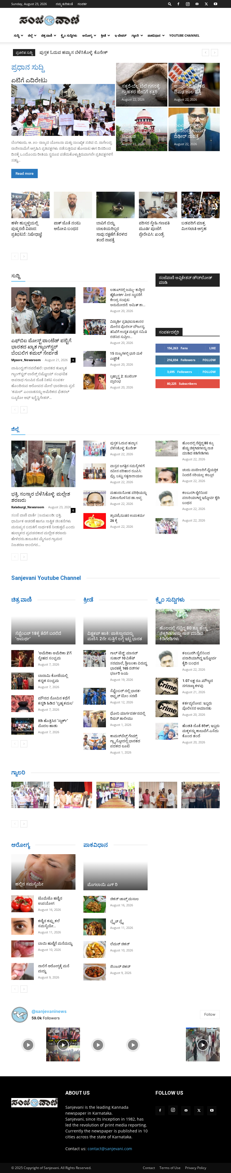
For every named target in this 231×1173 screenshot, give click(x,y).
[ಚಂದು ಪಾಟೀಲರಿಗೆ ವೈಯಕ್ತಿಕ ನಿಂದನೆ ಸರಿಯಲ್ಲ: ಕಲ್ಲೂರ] (167, 475)
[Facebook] (178, 4)
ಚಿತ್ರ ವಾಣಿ (46, 35)
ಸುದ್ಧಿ (16, 35)
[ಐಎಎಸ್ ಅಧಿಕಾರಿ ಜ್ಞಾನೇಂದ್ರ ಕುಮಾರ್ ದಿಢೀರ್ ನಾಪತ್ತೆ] (194, 129)
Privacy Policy (195, 1167)
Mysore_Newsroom (26, 360)
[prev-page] (14, 256)
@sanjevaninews (49, 1011)
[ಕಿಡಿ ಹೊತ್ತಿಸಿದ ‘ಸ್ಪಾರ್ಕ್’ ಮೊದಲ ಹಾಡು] (22, 726)
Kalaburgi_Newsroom (27, 507)
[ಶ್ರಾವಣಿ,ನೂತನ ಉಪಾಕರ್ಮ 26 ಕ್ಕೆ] (94, 521)
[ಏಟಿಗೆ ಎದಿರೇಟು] (63, 110)
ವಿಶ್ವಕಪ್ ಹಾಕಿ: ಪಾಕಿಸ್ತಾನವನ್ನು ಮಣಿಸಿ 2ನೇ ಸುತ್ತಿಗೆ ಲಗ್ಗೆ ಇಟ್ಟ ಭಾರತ (114, 636)
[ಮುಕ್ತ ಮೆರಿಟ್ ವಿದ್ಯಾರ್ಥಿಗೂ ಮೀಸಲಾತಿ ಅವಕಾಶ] (141, 129)
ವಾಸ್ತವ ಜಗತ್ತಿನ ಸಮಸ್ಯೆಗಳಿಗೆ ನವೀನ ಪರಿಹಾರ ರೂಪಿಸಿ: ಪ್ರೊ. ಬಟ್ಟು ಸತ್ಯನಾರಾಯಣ (101, 52)
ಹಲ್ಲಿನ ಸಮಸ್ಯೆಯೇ (29, 884)
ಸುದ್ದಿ (15, 276)
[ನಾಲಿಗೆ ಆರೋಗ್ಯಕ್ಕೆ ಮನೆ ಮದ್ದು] (22, 971)
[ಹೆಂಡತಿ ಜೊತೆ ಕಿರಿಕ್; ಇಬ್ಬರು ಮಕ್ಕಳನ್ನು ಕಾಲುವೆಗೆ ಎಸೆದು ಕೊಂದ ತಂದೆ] (167, 731)
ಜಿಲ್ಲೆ (30, 35)
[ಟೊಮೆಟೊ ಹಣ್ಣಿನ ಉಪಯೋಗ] (22, 903)
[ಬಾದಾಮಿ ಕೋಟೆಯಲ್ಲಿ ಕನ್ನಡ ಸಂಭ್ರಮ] (22, 681)
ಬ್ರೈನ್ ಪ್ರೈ (116, 921)
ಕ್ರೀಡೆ (103, 35)
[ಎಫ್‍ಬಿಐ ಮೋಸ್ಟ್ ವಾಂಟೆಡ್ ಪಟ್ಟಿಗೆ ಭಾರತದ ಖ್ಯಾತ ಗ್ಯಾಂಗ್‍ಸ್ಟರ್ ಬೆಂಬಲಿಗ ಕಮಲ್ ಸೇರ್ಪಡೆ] (43, 310)
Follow (209, 360)
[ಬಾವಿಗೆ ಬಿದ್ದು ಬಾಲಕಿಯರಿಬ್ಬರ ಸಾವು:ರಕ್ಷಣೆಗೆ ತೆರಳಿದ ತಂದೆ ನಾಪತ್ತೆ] (115, 205)
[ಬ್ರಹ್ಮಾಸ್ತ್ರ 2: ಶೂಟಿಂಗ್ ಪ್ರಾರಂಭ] (94, 382)
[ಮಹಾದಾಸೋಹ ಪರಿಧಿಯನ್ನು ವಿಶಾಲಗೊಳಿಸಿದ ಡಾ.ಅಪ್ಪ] (94, 498)
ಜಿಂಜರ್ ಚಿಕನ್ (120, 966)
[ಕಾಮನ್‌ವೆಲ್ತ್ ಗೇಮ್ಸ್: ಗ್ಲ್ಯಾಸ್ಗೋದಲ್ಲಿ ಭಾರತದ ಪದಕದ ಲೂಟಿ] (94, 741)
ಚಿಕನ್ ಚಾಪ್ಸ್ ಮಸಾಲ (124, 899)
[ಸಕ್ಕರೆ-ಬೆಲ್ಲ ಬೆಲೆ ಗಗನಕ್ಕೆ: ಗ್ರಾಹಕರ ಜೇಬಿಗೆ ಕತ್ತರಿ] (141, 85)
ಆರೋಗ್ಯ (87, 35)
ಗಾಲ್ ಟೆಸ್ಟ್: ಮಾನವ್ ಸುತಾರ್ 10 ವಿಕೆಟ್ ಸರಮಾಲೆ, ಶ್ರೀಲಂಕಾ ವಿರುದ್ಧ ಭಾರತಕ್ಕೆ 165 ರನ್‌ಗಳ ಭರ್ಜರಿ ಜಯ (128, 663)
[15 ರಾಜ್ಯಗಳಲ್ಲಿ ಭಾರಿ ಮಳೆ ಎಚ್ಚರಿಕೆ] (94, 359)
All (60, 276)
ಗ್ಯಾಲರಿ (135, 35)
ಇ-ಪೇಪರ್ (120, 35)
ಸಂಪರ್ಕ (82, 4)
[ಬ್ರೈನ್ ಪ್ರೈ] (94, 926)
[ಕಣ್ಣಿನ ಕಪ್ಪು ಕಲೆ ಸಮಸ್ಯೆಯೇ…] (22, 926)
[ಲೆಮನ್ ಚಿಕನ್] (94, 949)
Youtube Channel (184, 35)
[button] (170, 4)
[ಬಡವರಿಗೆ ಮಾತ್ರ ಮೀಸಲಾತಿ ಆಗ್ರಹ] (200, 205)
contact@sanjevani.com (110, 1148)
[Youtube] (215, 4)
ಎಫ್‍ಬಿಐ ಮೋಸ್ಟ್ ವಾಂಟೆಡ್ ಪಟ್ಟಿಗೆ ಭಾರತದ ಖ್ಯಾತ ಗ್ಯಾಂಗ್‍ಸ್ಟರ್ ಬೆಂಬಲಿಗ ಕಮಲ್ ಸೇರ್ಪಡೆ (41, 347)
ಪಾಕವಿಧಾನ (154, 35)
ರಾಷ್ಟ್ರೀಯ (103, 276)
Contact (149, 1167)
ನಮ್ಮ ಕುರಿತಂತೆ (64, 4)
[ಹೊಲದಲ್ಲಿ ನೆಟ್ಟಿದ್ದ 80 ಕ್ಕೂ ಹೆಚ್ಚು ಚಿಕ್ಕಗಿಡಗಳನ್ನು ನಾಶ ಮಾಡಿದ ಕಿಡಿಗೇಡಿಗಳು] (167, 448)
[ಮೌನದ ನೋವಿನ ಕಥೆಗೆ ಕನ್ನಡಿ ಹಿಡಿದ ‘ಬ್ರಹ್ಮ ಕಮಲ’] (22, 703)
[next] (214, 52)
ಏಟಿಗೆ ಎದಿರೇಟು (29, 80)
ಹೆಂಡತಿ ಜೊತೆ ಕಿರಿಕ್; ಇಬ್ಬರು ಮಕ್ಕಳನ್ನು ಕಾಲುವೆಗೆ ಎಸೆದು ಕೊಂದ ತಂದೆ (200, 731)
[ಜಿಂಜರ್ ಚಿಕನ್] (94, 972)
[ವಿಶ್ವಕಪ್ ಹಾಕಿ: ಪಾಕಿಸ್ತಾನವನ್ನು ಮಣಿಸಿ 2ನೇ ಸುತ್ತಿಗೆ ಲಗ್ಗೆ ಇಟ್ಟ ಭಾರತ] (115, 626)
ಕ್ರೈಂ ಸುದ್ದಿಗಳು (69, 35)
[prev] (205, 52)
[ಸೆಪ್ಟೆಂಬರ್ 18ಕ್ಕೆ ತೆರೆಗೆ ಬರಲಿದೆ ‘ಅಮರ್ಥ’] (43, 626)
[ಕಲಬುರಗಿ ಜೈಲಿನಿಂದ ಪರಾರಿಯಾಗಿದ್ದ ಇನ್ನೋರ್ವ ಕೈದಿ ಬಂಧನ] (167, 498)
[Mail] (197, 4)
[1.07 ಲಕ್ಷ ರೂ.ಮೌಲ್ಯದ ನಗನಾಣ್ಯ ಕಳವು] (167, 686)
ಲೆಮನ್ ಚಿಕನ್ (120, 944)
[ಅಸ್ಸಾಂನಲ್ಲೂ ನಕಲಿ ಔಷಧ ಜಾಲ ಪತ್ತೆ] (194, 85)
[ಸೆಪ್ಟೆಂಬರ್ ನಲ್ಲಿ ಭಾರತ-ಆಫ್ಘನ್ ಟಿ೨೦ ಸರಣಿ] (94, 696)
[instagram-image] (28, 1044)
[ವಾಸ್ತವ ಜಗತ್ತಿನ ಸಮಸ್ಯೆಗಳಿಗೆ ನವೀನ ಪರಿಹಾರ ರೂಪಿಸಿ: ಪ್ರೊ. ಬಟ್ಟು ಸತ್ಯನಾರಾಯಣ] (94, 471)
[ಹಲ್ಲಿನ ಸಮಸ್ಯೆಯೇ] (43, 872)
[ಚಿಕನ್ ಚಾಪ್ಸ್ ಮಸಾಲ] (94, 904)
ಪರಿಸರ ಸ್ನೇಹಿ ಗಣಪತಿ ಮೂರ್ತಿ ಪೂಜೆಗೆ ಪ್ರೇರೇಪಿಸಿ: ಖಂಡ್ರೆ (154, 229)
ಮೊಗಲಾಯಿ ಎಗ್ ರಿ (102, 884)
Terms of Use (170, 1167)
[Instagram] (187, 4)
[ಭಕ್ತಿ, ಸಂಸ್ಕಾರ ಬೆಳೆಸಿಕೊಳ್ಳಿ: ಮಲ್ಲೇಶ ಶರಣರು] (43, 464)
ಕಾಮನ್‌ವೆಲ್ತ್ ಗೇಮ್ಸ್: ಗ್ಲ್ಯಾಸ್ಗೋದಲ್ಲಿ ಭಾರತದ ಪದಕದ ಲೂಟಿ (125, 741)
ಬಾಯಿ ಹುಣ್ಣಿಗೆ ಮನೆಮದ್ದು (55, 943)
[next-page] (23, 256)
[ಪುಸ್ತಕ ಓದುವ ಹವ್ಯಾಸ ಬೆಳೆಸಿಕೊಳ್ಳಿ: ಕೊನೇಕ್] (94, 448)
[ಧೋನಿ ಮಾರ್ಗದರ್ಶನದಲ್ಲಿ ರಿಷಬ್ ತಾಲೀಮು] (94, 718)
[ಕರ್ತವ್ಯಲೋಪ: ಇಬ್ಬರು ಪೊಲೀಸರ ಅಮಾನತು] (167, 708)
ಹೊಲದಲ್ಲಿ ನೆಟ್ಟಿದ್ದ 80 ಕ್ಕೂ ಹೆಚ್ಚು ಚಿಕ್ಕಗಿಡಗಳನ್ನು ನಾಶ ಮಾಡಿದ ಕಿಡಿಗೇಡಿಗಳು (198, 448)
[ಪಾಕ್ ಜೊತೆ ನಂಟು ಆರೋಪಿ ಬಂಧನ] (73, 205)
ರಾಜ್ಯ (120, 276)
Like (212, 348)
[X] (206, 4)
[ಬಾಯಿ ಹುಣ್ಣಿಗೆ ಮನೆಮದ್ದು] (22, 948)
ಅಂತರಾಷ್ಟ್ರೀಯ (79, 276)
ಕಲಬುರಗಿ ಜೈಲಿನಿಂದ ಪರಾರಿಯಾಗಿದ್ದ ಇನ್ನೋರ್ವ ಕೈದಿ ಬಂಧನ (201, 498)
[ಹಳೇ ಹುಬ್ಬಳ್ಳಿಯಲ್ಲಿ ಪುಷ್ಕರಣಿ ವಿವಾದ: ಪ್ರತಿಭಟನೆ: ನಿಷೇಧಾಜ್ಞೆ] (30, 205)
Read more (24, 173)
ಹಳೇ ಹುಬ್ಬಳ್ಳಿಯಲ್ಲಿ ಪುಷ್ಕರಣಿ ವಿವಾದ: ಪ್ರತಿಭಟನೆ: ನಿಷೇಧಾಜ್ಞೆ (26, 229)
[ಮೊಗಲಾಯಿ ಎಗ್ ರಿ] (115, 872)
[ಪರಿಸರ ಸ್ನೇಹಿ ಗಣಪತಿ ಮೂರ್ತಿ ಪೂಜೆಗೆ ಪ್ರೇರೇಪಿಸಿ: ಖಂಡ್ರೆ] (158, 205)
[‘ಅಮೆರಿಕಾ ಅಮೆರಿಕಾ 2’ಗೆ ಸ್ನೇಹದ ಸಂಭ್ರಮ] (22, 658)
